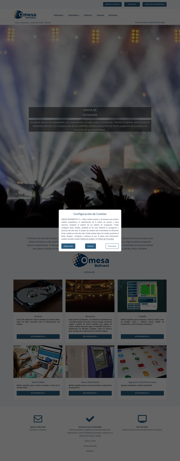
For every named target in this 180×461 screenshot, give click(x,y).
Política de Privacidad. (106, 239)
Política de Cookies (87, 239)
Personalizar (112, 246)
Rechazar (90, 246)
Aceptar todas (68, 246)
